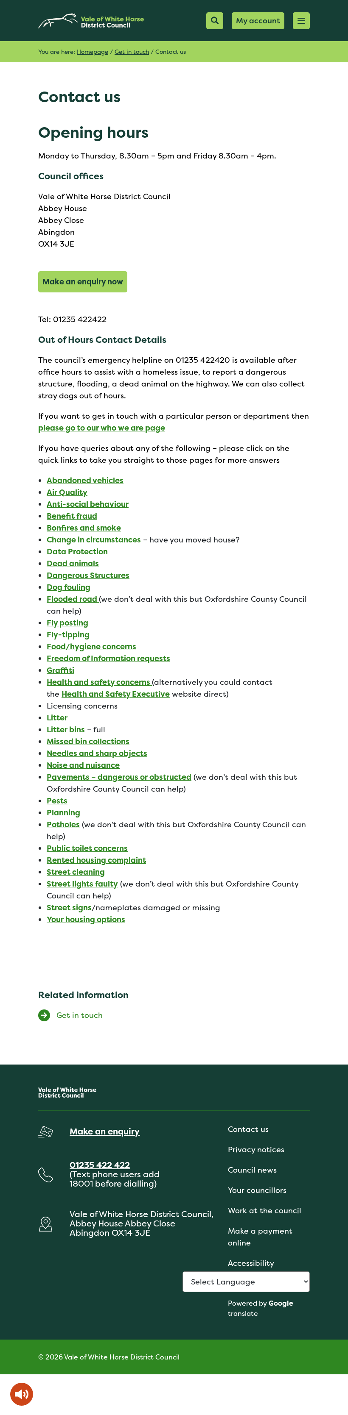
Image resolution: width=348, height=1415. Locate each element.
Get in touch (132, 51)
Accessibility (251, 1263)
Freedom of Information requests (108, 658)
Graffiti (60, 670)
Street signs (69, 907)
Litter (57, 717)
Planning (63, 812)
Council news (252, 1170)
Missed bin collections (88, 741)
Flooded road (73, 599)
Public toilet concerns (87, 848)
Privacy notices (256, 1149)
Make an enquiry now (82, 281)
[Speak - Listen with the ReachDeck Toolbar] (21, 1394)
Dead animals (73, 563)
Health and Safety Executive (116, 694)
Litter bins (66, 729)
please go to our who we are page (101, 428)
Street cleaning (76, 872)
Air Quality (67, 492)
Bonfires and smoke (84, 528)
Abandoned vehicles (85, 480)
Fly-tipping (69, 634)
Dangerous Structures (88, 575)
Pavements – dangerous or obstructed (119, 777)
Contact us (248, 1129)
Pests (57, 800)
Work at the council (264, 1210)
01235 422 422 (100, 1164)
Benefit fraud (72, 516)
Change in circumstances (94, 539)
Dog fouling (68, 587)
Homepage (92, 51)
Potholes (63, 824)
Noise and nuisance (83, 765)
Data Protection (77, 551)
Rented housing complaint (96, 860)
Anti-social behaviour (88, 504)
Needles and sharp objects (97, 753)
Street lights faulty (82, 883)
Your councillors (257, 1190)
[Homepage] (91, 20)
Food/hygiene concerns (91, 646)
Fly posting (67, 622)
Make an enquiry (105, 1131)
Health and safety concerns (99, 682)
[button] (301, 20)
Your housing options (86, 919)
